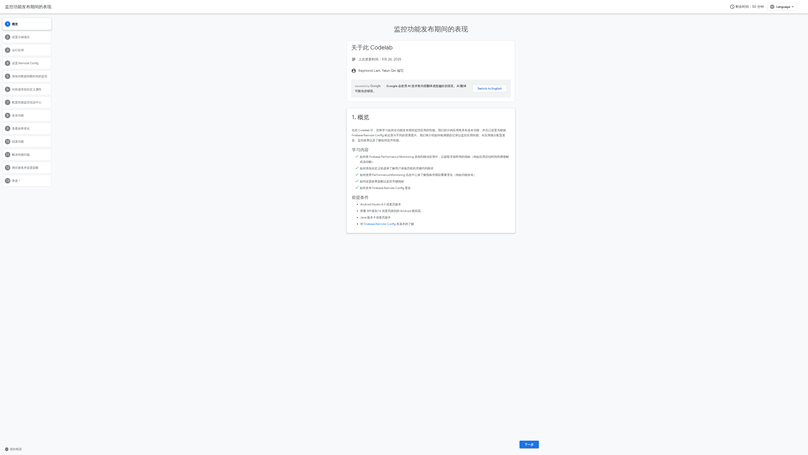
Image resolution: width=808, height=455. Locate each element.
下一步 (529, 444)
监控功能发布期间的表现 (28, 6)
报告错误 (13, 449)
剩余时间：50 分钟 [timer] (747, 6)
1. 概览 (360, 117)
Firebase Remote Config (380, 224)
